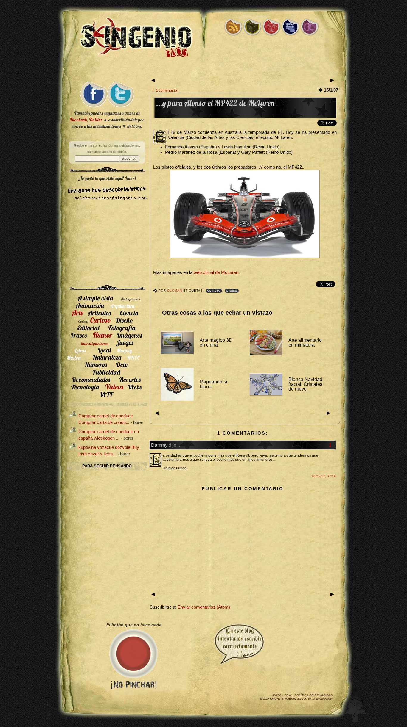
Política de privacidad (313, 695)
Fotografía (121, 328)
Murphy (124, 350)
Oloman (175, 290)
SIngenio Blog (294, 698)
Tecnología (85, 387)
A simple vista (95, 298)
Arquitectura (122, 306)
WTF (106, 394)
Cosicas (83, 321)
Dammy (159, 445)
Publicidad (106, 372)
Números (95, 365)
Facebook (78, 120)
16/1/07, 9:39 (323, 476)
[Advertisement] (203, 70)
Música (73, 358)
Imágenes (129, 335)
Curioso (213, 290)
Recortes (130, 379)
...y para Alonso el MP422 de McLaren (215, 103)
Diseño (231, 290)
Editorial (88, 328)
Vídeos (114, 386)
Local (104, 350)
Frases (79, 335)
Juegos (124, 343)
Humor (102, 334)
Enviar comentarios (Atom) (204, 607)
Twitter (95, 120)
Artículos (99, 313)
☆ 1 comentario (164, 90)
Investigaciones (94, 343)
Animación (89, 305)
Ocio (122, 365)
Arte (77, 312)
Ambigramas (130, 299)
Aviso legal (282, 695)
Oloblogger (326, 698)
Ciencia (129, 313)
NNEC (133, 358)
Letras (80, 350)
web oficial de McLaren (216, 272)
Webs (135, 387)
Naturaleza (106, 357)
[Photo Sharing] (245, 256)
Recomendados (91, 379)
